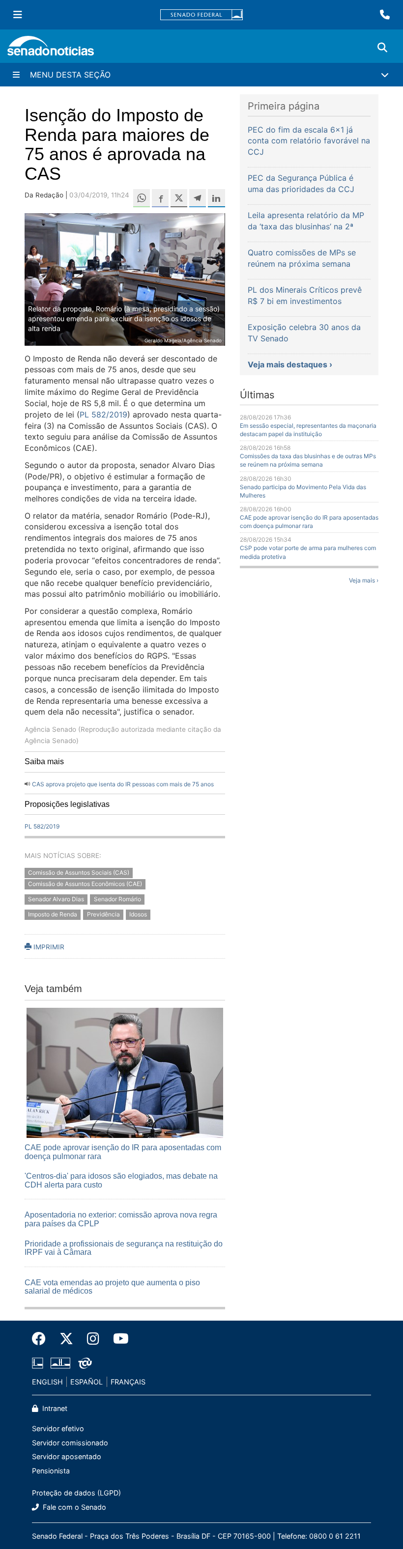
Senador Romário (117, 899)
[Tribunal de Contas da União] (85, 1362)
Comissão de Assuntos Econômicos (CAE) (85, 884)
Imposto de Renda (52, 914)
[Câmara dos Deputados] (37, 1362)
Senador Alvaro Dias (56, 899)
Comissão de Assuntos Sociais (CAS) (78, 873)
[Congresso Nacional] (60, 1362)
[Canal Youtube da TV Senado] (117, 1338)
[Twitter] (66, 1338)
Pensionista (51, 1470)
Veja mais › (363, 580)
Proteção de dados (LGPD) (76, 1493)
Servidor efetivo (58, 1428)
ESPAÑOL (86, 1382)
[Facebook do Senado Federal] (42, 1338)
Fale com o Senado (73, 1507)
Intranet (53, 1408)
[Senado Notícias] (50, 49)
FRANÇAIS (128, 1382)
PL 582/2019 (103, 414)
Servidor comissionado (70, 1442)
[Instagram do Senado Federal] (93, 1338)
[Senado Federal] (201, 15)
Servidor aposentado (66, 1456)
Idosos (138, 914)
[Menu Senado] (17, 15)
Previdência (103, 914)
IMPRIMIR (47, 947)
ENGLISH (47, 1382)
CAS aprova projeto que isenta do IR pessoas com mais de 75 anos (123, 784)
